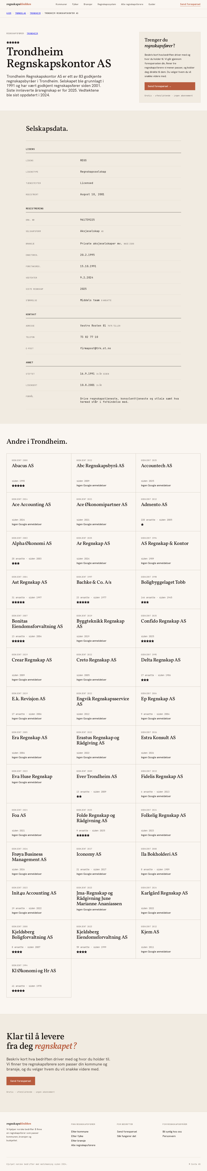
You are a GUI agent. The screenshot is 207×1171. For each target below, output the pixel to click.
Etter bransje (78, 1140)
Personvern (169, 1136)
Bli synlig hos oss (172, 1131)
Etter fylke (77, 1136)
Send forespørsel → (159, 86)
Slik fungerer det (126, 1136)
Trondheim (35, 13)
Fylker (75, 4)
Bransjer (88, 4)
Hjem (8, 13)
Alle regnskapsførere (132, 4)
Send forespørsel (190, 4)
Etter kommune (79, 1131)
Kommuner (61, 4)
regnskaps (18, 4)
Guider (151, 4)
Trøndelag (20, 13)
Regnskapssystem (107, 4)
